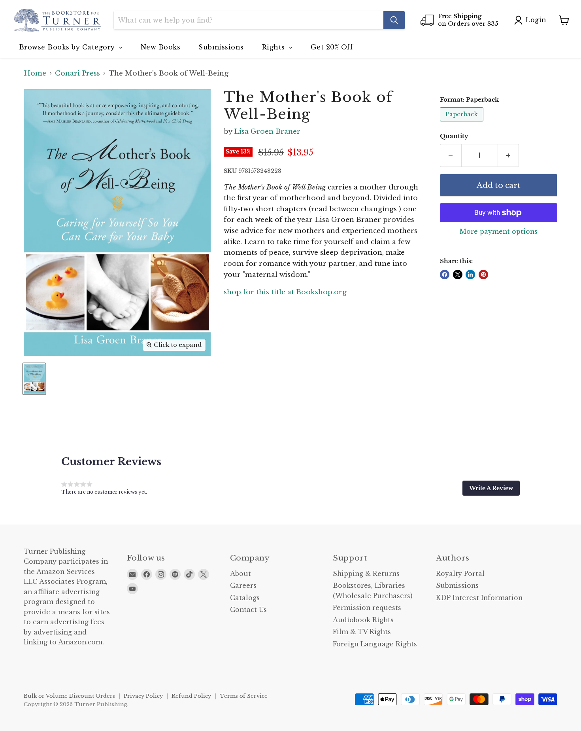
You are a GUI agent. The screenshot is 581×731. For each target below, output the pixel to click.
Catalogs (245, 598)
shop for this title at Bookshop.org (285, 292)
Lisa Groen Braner (267, 131)
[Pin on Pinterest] (483, 274)
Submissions (457, 585)
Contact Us (248, 610)
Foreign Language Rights (375, 644)
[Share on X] (457, 274)
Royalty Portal (460, 574)
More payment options (499, 231)
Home (35, 74)
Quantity (454, 136)
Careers (243, 585)
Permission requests (367, 608)
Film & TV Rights (362, 632)
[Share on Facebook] (444, 274)
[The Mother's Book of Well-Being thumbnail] (34, 378)
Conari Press (77, 74)
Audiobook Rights (363, 620)
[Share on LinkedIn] (470, 274)
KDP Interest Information (479, 598)
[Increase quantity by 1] (508, 155)
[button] (491, 488)
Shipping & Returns (366, 574)
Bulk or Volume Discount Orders (69, 696)
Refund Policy (191, 696)
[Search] (394, 20)
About (240, 574)
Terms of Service (244, 696)
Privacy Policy (143, 696)
